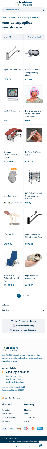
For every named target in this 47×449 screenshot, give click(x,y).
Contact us (6, 410)
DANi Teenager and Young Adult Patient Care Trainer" (33, 114)
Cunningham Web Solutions (34, 441)
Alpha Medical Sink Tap (13, 69)
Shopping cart (29, 417)
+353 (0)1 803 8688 (17, 372)
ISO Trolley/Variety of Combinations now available (33, 196)
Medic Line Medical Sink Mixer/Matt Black (33, 235)
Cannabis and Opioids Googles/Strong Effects (33, 73)
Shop (26, 414)
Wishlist (27, 421)
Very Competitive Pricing (25, 321)
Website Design (15, 441)
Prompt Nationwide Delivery (25, 330)
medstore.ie (13, 438)
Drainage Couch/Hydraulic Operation (10, 155)
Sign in (28, 446)
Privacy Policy (7, 414)
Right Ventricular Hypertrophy (31, 277)
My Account (6, 421)
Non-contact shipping (25, 325)
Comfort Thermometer (12, 111)
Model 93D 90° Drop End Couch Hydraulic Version (12, 278)
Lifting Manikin (9, 234)
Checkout (27, 410)
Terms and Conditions (10, 417)
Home (4, 18)
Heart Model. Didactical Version (11, 194)
